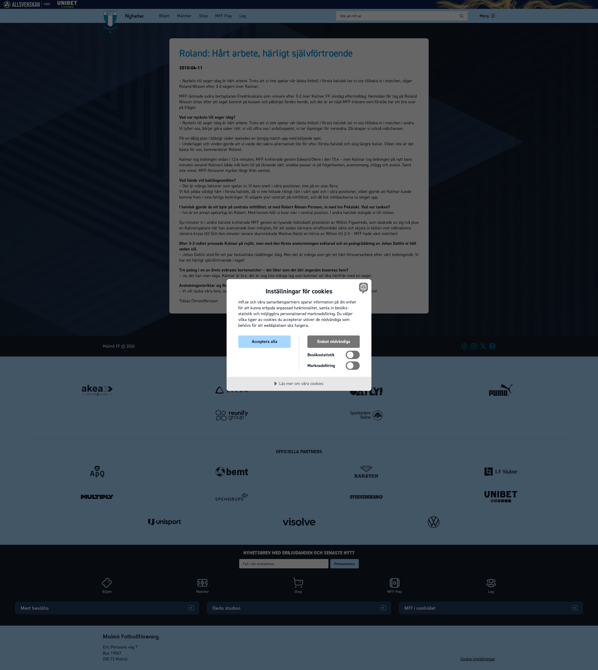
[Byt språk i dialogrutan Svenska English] (362, 288)
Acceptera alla (264, 341)
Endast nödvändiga (333, 341)
